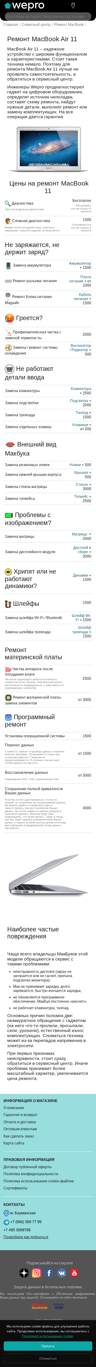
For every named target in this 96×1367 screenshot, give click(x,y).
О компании (13, 1108)
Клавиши (80, 425)
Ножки (75, 465)
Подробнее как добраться (25, 1237)
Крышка (81, 472)
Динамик (80, 575)
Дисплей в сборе (82, 550)
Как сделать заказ (18, 1136)
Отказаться (47, 1358)
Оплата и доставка (19, 1122)
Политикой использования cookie (47, 1336)
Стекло (82, 485)
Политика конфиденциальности (30, 1174)
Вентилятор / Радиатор (80, 348)
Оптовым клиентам (20, 1129)
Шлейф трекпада (81, 630)
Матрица (80, 534)
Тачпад (82, 413)
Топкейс (81, 496)
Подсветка (79, 401)
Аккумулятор (80, 263)
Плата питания (80, 279)
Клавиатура (81, 389)
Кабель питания (82, 297)
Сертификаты (15, 1188)
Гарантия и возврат (20, 1115)
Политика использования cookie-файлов (38, 1181)
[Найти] (86, 16)
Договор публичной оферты (27, 1167)
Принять (47, 1346)
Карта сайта (13, 1143)
